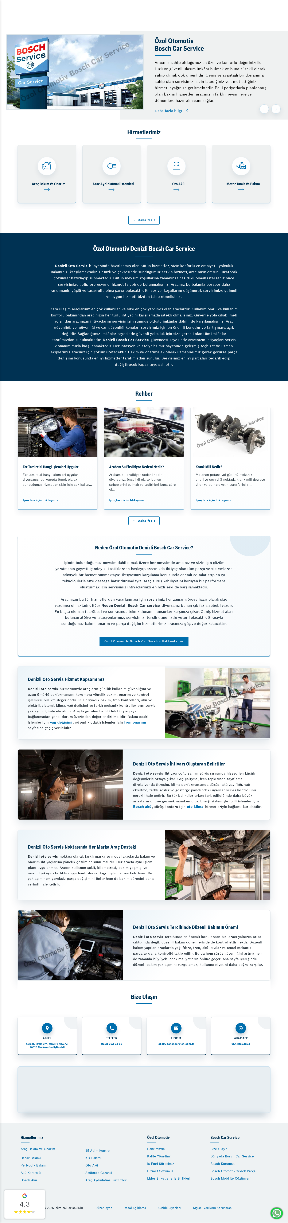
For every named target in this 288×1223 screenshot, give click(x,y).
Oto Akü (91, 1165)
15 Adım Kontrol (97, 1151)
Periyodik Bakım (33, 1165)
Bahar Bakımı (31, 1158)
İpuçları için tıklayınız (40, 500)
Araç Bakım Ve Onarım (38, 1149)
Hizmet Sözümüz (160, 1171)
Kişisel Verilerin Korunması (213, 1208)
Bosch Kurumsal (222, 1164)
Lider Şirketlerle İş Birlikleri (168, 1178)
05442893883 (240, 1044)
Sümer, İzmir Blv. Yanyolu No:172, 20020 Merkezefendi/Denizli (47, 1045)
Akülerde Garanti (98, 1173)
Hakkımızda (156, 1149)
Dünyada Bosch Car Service (232, 1156)
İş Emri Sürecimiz (160, 1164)
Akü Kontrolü (31, 1173)
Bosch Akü (29, 1180)
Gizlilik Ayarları (169, 1208)
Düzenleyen (104, 1208)
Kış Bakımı (93, 1158)
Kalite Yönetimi (159, 1156)
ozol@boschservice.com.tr (176, 1044)
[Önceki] (264, 109)
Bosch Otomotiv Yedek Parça (233, 1171)
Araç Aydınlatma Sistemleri (106, 1180)
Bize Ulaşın (219, 1149)
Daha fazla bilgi (168, 111)
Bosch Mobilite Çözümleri (230, 1178)
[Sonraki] (276, 109)
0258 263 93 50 (111, 1044)
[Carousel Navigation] (270, 109)
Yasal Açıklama (135, 1208)
